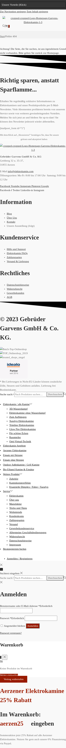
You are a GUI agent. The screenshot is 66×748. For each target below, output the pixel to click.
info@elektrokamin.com (21, 171)
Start (2, 36)
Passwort (12, 618)
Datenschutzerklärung (10, 139)
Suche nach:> (7, 394)
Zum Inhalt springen (37, 11)
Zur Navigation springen (13, 11)
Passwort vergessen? (11, 633)
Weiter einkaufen (9, 675)
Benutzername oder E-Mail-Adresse (26, 606)
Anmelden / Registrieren (19, 558)
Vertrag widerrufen (14, 679)
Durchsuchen (55, 394)
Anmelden (32, 626)
